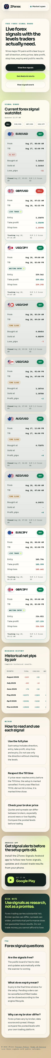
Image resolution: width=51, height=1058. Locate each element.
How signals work (25, 85)
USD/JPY (41, 124)
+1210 (37, 701)
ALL (8, 124)
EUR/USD (17, 124)
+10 (38, 689)
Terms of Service (38, 1047)
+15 (38, 677)
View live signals (25, 68)
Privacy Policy (22, 1047)
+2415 (37, 707)
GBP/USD (29, 124)
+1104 (37, 695)
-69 (38, 683)
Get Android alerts (25, 76)
